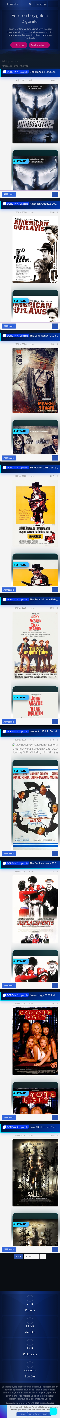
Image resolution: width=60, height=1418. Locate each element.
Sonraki (30, 1256)
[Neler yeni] (50, 4)
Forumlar (12, 4)
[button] (21, 4)
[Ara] (55, 4)
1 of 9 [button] (18, 1256)
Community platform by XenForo (30, 1403)
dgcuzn (30, 1370)
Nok (30, 80)
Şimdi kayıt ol (38, 45)
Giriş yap (20, 45)
